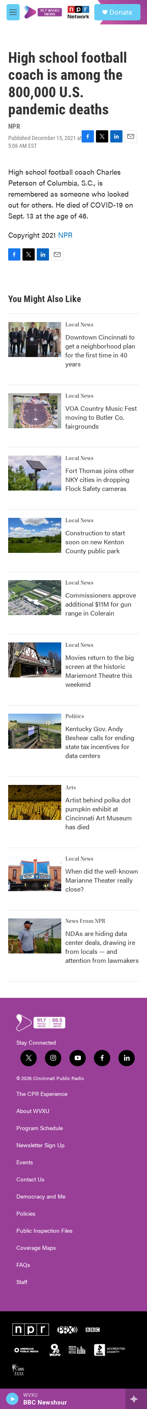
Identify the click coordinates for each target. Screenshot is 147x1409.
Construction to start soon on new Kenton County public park (95, 541)
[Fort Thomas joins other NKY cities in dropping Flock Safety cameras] (34, 473)
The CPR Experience (41, 1094)
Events (24, 1162)
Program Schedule (39, 1128)
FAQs (23, 1265)
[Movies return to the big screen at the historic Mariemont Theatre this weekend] (34, 659)
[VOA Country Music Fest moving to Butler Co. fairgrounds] (34, 410)
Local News (79, 325)
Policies (26, 1213)
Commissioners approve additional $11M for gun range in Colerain (100, 604)
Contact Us (30, 1179)
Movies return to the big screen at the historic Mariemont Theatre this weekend (99, 671)
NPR (65, 235)
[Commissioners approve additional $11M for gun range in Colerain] (34, 597)
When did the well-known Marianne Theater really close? (101, 880)
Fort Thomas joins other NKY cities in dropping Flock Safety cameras (99, 479)
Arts (70, 787)
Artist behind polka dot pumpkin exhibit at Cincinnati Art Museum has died (98, 813)
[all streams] (136, 1399)
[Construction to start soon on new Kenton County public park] (34, 535)
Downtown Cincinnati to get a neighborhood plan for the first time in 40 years (100, 350)
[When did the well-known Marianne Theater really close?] (34, 873)
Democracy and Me (40, 1196)
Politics (74, 716)
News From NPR (85, 921)
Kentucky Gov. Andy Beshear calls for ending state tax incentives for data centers (99, 742)
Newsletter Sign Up (40, 1145)
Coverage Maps (36, 1248)
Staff (21, 1282)
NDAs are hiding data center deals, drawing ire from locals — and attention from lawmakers (102, 947)
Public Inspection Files (44, 1230)
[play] (12, 1399)
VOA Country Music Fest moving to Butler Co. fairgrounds (101, 417)
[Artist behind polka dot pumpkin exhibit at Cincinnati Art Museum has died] (34, 802)
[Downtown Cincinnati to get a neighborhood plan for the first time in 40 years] (34, 339)
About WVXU (32, 1111)
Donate (120, 12)
